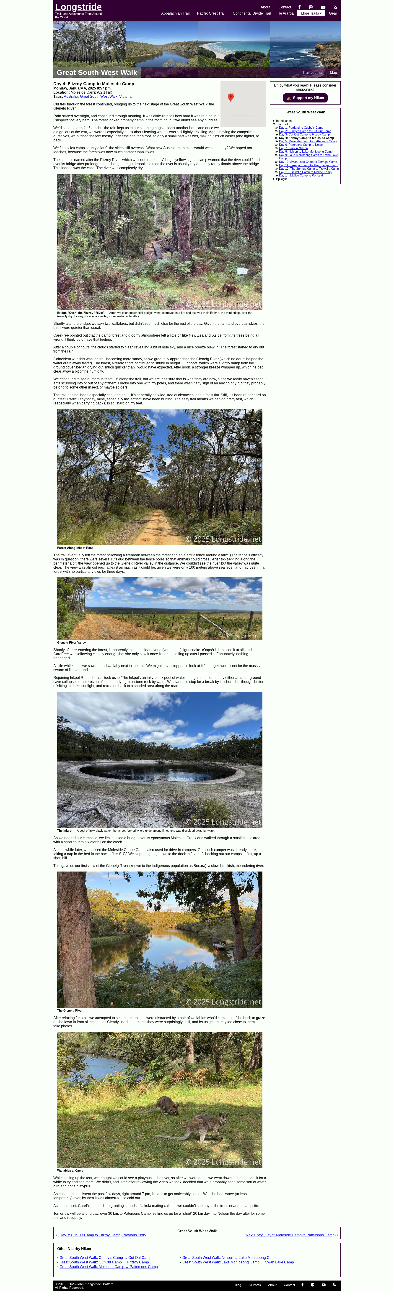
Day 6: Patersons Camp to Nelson (301, 144)
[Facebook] (299, 7)
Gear (333, 13)
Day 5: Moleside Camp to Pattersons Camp (308, 141)
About (265, 7)
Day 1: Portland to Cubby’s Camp (301, 127)
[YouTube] (323, 7)
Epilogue (282, 179)
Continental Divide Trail (252, 13)
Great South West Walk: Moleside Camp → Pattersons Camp (109, 1267)
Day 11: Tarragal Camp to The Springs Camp (308, 165)
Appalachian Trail (175, 13)
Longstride (78, 7)
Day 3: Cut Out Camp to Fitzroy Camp (304, 134)
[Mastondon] (310, 7)
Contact (284, 7)
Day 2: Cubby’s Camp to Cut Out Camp (305, 131)
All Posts (255, 1285)
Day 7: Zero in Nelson (293, 148)
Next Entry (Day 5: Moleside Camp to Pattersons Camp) (291, 1235)
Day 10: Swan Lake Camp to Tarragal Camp (308, 162)
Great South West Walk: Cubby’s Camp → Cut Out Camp (105, 1258)
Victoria (125, 96)
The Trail (282, 124)
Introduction (284, 121)
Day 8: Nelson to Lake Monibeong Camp (305, 151)
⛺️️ (305, 98)
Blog (238, 1285)
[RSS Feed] (335, 7)
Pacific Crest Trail (211, 13)
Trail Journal (313, 72)
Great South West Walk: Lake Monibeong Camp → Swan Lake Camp (238, 1262)
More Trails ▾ (311, 13)
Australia (71, 96)
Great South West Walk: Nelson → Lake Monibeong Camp (229, 1258)
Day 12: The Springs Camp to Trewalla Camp (309, 168)
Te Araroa (286, 13)
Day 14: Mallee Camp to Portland (301, 175)
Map (333, 72)
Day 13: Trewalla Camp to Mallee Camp (305, 172)
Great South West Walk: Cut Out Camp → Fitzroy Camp (104, 1262)
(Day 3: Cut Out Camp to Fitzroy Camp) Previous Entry (102, 1235)
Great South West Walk (97, 72)
